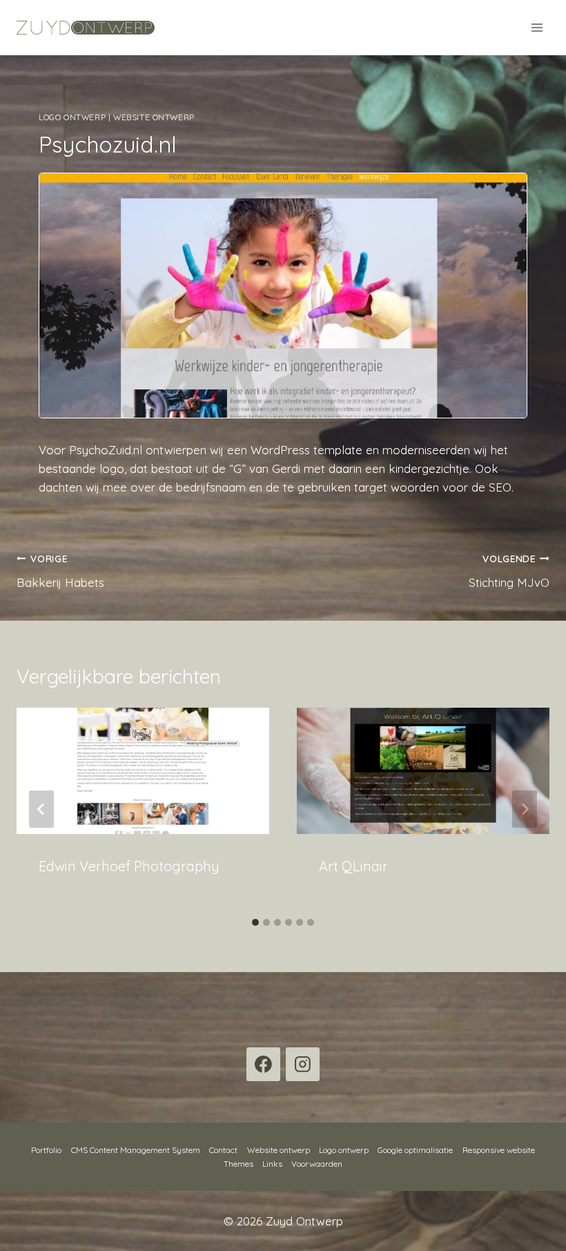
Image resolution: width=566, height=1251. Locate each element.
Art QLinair (353, 866)
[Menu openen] (536, 27)
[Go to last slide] (41, 809)
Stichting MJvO (509, 571)
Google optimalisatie (415, 1150)
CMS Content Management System (135, 1150)
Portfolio (46, 1150)
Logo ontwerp (72, 117)
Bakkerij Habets (60, 571)
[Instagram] (303, 1064)
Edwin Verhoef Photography (129, 866)
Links (272, 1163)
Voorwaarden (316, 1163)
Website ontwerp (154, 117)
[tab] (255, 922)
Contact (223, 1150)
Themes (238, 1163)
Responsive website (498, 1150)
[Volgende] (524, 809)
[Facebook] (263, 1064)
